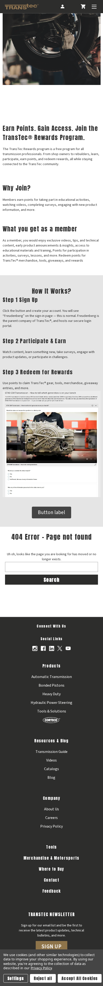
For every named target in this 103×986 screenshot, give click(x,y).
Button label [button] (51, 512)
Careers (51, 817)
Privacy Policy (51, 826)
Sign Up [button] (51, 946)
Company (51, 798)
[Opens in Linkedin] (51, 648)
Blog (51, 777)
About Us (51, 809)
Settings (15, 978)
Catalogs (51, 769)
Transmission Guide (51, 751)
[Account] (62, 6)
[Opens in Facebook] (43, 648)
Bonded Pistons (51, 685)
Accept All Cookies (80, 978)
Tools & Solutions (51, 711)
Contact (51, 880)
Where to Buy (51, 869)
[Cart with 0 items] (83, 6)
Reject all (43, 978)
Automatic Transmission (51, 676)
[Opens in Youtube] (68, 648)
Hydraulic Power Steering (51, 702)
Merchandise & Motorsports (51, 858)
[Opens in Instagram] (34, 648)
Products (51, 666)
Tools (51, 847)
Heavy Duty (51, 694)
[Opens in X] (59, 648)
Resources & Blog (51, 741)
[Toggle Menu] (94, 6)
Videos (51, 760)
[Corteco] (51, 720)
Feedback (51, 891)
